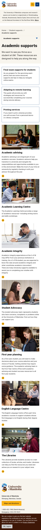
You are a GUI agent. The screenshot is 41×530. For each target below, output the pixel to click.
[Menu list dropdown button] (36, 38)
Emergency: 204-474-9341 (11, 512)
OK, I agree (7, 526)
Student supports (15, 30)
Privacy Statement (29, 522)
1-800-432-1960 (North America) (13, 509)
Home (4, 30)
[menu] (37, 4)
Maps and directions (11, 503)
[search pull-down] (33, 4)
